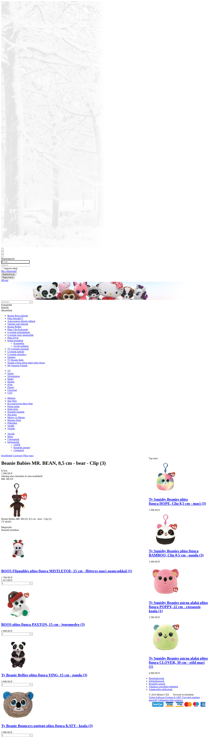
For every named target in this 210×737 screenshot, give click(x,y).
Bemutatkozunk (156, 678)
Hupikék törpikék (15, 412)
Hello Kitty (12, 409)
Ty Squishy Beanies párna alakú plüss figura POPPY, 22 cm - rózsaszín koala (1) (178, 607)
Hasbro (10, 381)
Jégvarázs (12, 414)
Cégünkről (19, 450)
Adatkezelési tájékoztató (160, 689)
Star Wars (12, 401)
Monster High (14, 420)
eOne (10, 384)
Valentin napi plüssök (17, 324)
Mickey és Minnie (16, 417)
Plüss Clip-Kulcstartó (17, 329)
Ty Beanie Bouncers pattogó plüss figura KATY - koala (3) (47, 726)
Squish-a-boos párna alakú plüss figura (26, 362)
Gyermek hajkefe (15, 351)
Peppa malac (13, 406)
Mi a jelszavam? (9, 271)
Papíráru (11, 357)
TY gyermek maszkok (18, 349)
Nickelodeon (13, 376)
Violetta (11, 428)
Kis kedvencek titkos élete (20, 403)
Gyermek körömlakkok (18, 332)
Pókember (12, 423)
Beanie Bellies (14, 326)
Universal (12, 390)
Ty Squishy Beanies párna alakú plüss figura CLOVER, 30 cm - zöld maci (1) (178, 662)
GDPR (17, 445)
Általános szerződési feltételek (163, 686)
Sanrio (10, 373)
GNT (10, 393)
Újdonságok (13, 439)
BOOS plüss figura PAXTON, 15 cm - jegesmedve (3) (43, 624)
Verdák (10, 425)
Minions (11, 398)
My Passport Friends (17, 365)
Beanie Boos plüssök (17, 315)
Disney (10, 387)
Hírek (10, 436)
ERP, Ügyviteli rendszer (188, 697)
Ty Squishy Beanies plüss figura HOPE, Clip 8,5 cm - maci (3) (177, 501)
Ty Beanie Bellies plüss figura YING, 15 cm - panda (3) (44, 675)
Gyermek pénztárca (16, 354)
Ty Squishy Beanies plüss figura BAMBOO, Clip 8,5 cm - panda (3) (176, 553)
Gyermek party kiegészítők (20, 335)
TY (9, 370)
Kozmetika (19, 343)
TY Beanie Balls (15, 360)
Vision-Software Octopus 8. (162, 697)
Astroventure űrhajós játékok (21, 321)
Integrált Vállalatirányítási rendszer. (166, 700)
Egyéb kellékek (21, 346)
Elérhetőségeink (156, 681)
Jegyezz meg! (11, 268)
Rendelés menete (22, 447)
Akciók (11, 433)
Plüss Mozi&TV (15, 318)
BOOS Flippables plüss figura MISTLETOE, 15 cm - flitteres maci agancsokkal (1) (66, 571)
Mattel (10, 379)
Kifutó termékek (15, 340)
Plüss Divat (12, 338)
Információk (13, 442)
